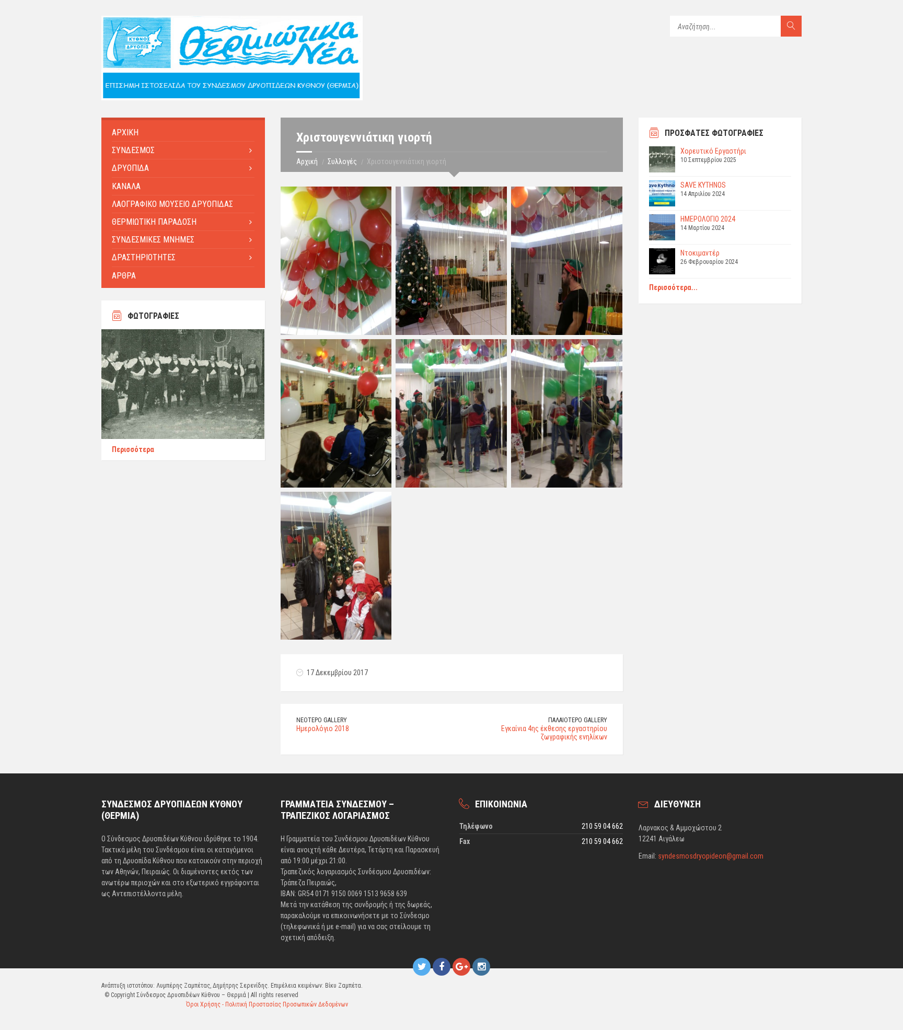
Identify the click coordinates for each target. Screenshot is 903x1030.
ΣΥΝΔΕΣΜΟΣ (133, 150)
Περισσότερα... (673, 287)
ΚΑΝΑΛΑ (126, 186)
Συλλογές (342, 161)
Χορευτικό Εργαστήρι (713, 151)
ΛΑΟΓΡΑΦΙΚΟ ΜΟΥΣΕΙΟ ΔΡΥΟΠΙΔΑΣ (172, 204)
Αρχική (307, 161)
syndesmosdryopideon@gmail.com (710, 856)
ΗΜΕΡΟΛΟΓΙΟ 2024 (707, 219)
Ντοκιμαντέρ (700, 253)
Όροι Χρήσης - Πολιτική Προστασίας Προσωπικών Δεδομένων (267, 1004)
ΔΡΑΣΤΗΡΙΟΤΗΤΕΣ (144, 257)
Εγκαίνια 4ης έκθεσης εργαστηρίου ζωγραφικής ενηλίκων (554, 733)
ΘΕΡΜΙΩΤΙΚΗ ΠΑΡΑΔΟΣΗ (154, 222)
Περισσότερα (133, 449)
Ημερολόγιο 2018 (322, 728)
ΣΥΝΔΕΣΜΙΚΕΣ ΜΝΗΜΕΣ (153, 240)
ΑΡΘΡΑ (124, 276)
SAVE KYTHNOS (703, 185)
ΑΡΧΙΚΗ (125, 132)
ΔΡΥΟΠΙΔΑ (130, 168)
